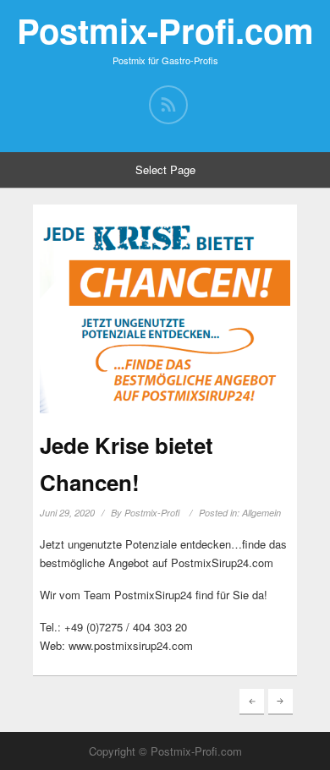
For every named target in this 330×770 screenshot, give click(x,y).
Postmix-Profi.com (165, 30)
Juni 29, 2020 (67, 512)
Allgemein (261, 512)
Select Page (165, 169)
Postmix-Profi (152, 512)
